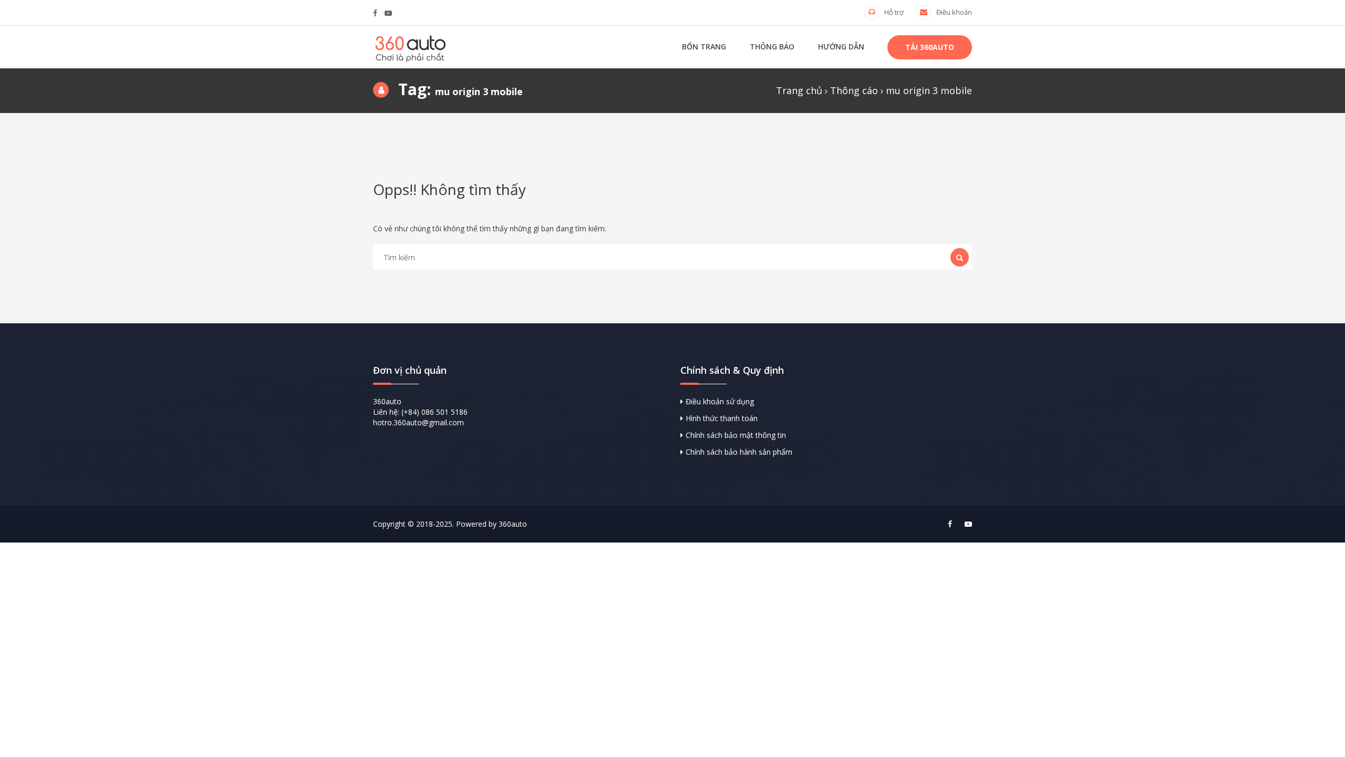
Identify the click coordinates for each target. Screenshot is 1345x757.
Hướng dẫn (841, 47)
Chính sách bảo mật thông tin (736, 435)
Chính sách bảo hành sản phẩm (739, 452)
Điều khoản (954, 12)
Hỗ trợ (894, 12)
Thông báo (772, 47)
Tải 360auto (929, 47)
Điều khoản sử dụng (720, 401)
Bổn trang (704, 47)
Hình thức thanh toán (722, 418)
